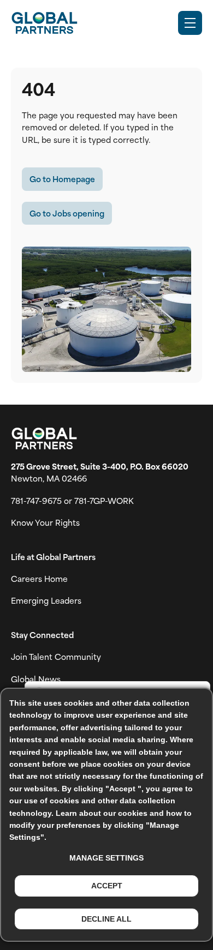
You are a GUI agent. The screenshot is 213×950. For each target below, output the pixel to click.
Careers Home (39, 579)
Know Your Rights (45, 522)
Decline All (106, 919)
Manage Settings (106, 857)
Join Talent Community (56, 657)
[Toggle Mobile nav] (190, 23)
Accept (106, 885)
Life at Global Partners (53, 557)
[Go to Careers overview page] (44, 23)
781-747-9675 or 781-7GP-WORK (72, 501)
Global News (36, 679)
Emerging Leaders (46, 600)
